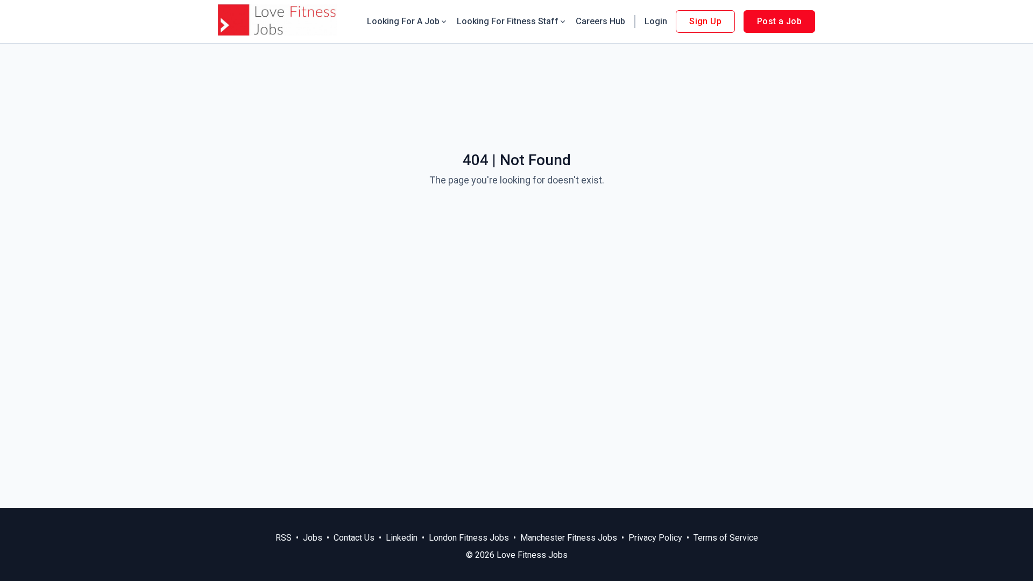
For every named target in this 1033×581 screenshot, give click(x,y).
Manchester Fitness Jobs (568, 538)
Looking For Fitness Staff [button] (507, 21)
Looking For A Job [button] (403, 21)
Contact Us (354, 538)
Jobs (312, 538)
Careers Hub (600, 21)
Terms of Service (726, 538)
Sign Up (705, 21)
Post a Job (779, 21)
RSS (283, 538)
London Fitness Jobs (469, 538)
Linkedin (402, 538)
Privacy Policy (655, 538)
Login (656, 21)
